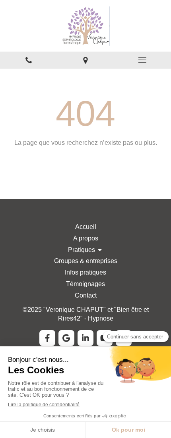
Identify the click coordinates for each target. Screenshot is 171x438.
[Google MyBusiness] (66, 338)
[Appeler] (28, 60)
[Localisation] (85, 60)
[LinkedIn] (85, 338)
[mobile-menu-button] (142, 60)
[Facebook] (47, 338)
